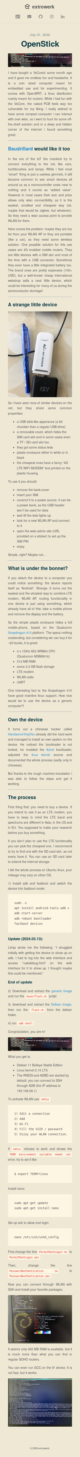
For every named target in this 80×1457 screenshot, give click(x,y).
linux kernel (41, 754)
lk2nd (50, 749)
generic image (62, 991)
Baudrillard (20, 148)
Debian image (61, 1004)
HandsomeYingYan (21, 734)
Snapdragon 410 (20, 632)
